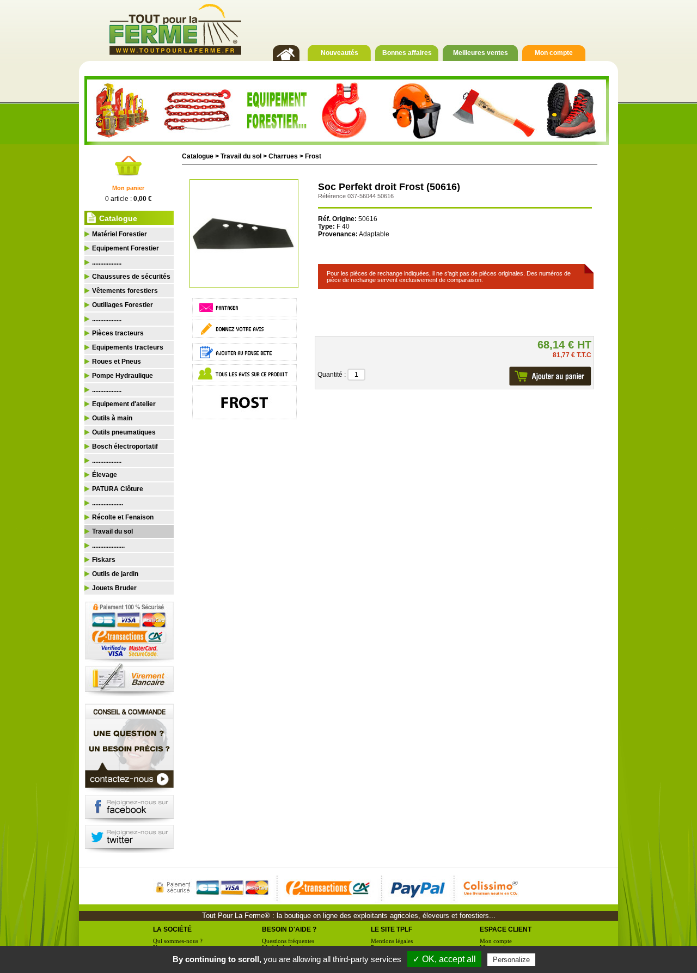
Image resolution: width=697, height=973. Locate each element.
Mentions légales (392, 941)
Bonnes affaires (407, 53)
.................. (106, 262)
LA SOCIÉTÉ (172, 929)
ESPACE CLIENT (505, 929)
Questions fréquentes (288, 941)
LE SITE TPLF (391, 929)
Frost (313, 156)
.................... (108, 545)
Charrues (283, 156)
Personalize (511, 960)
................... (107, 503)
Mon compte (554, 53)
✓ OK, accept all (444, 959)
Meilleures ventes (480, 53)
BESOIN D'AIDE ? (289, 929)
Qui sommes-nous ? (178, 941)
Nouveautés (339, 53)
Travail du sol (241, 156)
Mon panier (128, 188)
